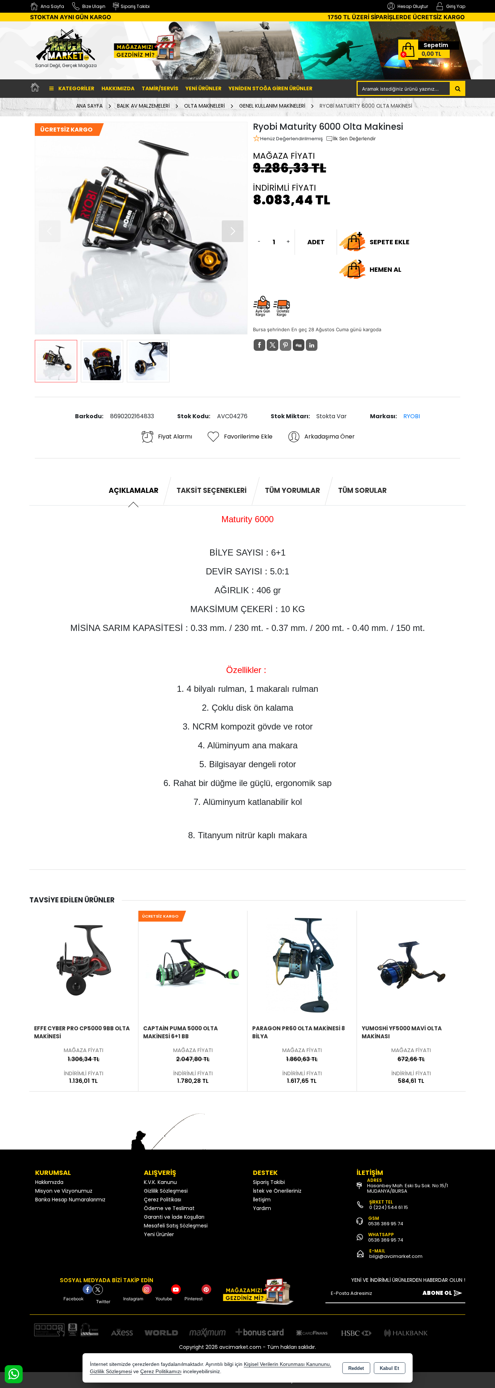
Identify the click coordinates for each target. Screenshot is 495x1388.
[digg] (298, 345)
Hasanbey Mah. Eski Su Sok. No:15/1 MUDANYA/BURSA (407, 1188)
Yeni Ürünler (159, 1234)
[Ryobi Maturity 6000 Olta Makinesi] (141, 228)
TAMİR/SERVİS (160, 88)
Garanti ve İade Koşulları (174, 1217)
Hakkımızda (117, 88)
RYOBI (411, 416)
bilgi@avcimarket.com (396, 1256)
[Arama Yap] (457, 88)
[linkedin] (311, 345)
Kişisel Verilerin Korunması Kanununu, (287, 1364)
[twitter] (272, 345)
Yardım (262, 1208)
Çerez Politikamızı (161, 1371)
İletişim (262, 1199)
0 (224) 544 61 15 (388, 1207)
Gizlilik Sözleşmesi (166, 1190)
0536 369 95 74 (385, 1223)
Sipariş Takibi (269, 1182)
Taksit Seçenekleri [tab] (211, 490)
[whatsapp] (324, 345)
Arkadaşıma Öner (329, 436)
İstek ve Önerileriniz (277, 1190)
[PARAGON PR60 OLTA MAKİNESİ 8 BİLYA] (193, 964)
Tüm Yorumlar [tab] (292, 490)
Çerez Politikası (162, 1199)
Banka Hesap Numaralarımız (70, 1199)
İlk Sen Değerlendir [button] (354, 138)
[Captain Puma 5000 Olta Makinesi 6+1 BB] (84, 964)
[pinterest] (285, 345)
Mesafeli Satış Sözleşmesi (176, 1225)
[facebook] (259, 345)
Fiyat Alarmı (175, 436)
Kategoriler (75, 88)
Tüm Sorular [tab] (362, 490)
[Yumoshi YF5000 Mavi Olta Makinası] (302, 964)
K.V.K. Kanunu (160, 1182)
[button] (233, 231)
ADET (316, 241)
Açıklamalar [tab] (133, 490)
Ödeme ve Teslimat (169, 1208)
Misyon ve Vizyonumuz (63, 1190)
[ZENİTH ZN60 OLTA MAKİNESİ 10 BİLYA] (411, 964)
